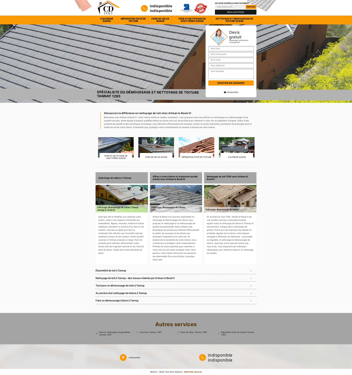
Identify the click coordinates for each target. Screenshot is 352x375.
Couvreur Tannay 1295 (151, 332)
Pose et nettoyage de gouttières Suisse (192, 19)
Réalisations (235, 12)
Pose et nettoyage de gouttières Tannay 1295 (114, 333)
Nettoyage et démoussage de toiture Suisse (234, 19)
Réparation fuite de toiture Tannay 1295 (237, 333)
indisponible (161, 6)
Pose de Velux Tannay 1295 (193, 332)
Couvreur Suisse (106, 19)
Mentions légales (193, 372)
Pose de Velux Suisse (160, 19)
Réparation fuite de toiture (133, 19)
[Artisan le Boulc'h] (108, 8)
